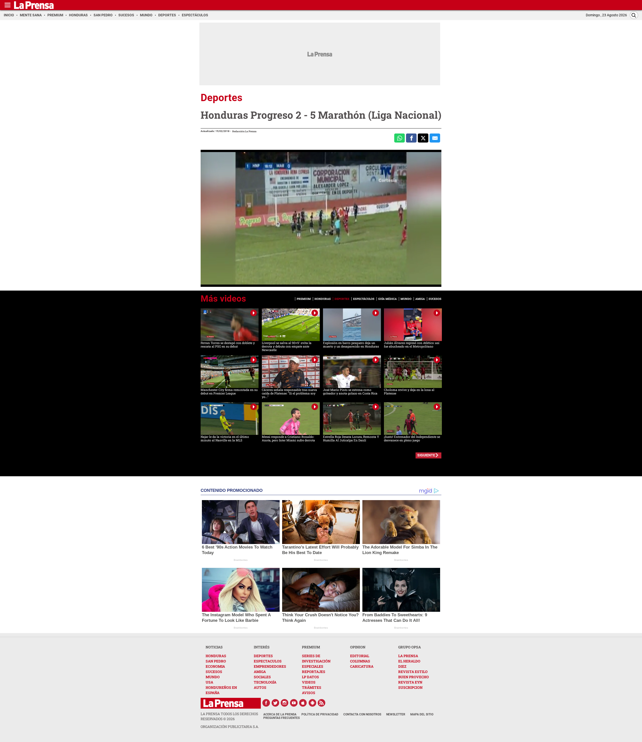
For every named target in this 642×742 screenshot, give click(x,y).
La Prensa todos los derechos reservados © (229, 716)
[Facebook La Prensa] (266, 703)
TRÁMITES (311, 687)
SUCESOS (214, 671)
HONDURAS (216, 655)
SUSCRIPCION (410, 687)
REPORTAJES (313, 671)
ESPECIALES (312, 666)
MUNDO (213, 676)
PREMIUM (311, 647)
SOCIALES (262, 676)
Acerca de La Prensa (279, 714)
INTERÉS (262, 647)
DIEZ (402, 666)
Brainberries (241, 560)
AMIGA (260, 671)
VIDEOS (308, 682)
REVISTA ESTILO (413, 671)
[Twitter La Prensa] (275, 703)
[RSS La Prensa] (322, 703)
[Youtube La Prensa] (294, 703)
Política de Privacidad (319, 714)
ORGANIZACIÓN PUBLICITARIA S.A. (230, 726)
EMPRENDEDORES (270, 666)
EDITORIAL (359, 655)
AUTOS (260, 687)
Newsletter (395, 714)
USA (209, 682)
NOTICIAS (214, 647)
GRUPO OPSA (409, 647)
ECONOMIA (215, 666)
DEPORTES (263, 655)
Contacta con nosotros (362, 714)
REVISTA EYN (410, 682)
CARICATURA (361, 666)
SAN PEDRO (216, 661)
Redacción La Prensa (244, 131)
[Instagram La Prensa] (285, 703)
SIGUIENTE (426, 455)
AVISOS (308, 692)
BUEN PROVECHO (413, 676)
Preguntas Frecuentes (281, 718)
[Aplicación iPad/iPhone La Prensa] (303, 703)
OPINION (357, 647)
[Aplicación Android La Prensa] (312, 703)
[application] (321, 218)
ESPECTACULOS (268, 661)
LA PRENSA (408, 655)
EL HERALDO (409, 661)
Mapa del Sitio (421, 714)
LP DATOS (310, 676)
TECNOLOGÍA (265, 682)
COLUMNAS (360, 661)
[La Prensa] (223, 703)
